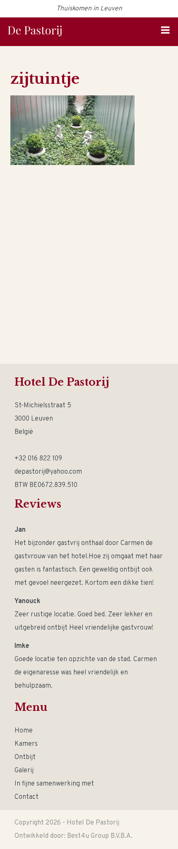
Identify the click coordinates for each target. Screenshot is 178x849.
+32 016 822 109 (38, 459)
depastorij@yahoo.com (48, 472)
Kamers (26, 744)
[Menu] (165, 32)
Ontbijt (25, 757)
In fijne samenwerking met (54, 784)
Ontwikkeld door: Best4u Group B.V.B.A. (73, 836)
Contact (26, 797)
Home (23, 731)
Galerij (24, 770)
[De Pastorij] (35, 31)
